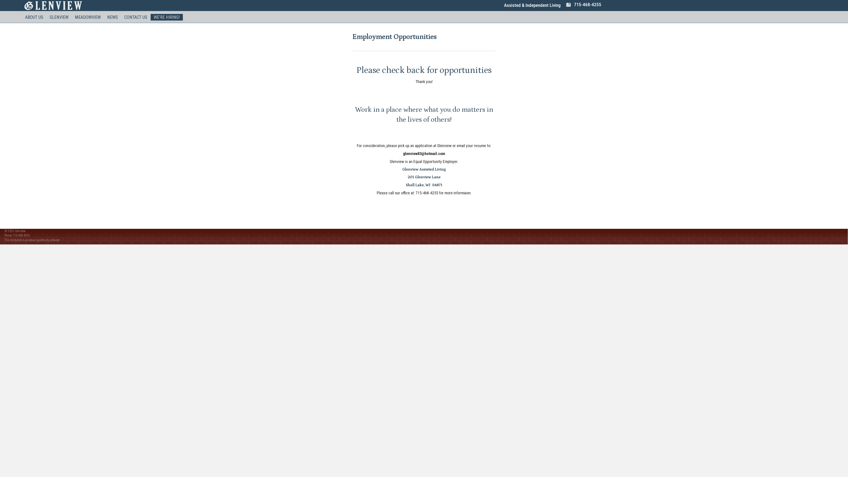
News (112, 17)
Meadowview (88, 17)
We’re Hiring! (167, 17)
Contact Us (135, 17)
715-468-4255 (587, 4)
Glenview (59, 17)
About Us (34, 17)
